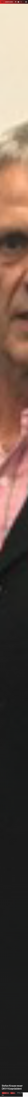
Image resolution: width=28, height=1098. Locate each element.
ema (3, 1095)
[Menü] (26, 2)
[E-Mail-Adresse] (18, 2)
